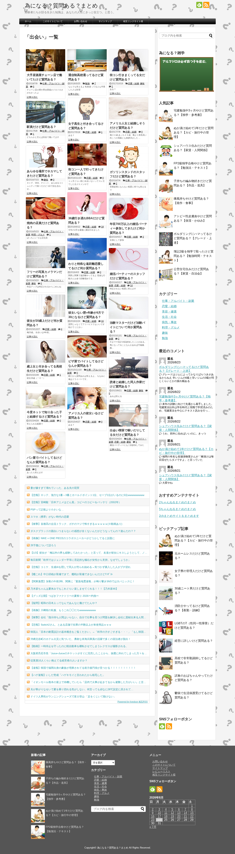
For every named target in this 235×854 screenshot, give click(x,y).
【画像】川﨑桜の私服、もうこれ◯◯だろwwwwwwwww (63, 610)
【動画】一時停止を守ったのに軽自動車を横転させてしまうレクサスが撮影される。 (79, 646)
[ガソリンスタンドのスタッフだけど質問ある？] (128, 157)
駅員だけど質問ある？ (41, 126)
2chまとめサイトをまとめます (179, 515)
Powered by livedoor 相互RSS (133, 701)
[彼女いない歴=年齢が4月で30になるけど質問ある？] (87, 298)
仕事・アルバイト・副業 (178, 300)
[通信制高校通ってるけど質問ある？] (87, 60)
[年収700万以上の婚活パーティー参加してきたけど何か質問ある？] (128, 209)
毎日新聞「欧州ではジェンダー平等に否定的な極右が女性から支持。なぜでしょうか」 (80, 559)
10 (131, 285)
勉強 (87, 83)
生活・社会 (169, 316)
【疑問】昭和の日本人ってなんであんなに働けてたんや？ (63, 603)
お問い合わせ (80, 21)
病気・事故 (169, 322)
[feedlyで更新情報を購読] (199, 5)
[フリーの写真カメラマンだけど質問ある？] (45, 257)
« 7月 (152, 826)
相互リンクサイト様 (133, 21)
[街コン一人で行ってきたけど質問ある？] (87, 155)
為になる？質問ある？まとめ (61, 6)
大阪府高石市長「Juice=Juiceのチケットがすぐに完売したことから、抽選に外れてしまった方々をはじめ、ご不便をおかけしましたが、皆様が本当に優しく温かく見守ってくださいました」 (89, 653)
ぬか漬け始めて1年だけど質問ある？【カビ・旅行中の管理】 (194, 132)
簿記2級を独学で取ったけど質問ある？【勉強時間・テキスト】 (194, 256)
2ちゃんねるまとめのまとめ (177, 502)
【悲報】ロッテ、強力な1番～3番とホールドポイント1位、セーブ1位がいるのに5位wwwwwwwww (87, 495)
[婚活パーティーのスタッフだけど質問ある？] (128, 259)
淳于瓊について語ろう (43, 545)
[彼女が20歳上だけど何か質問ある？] (45, 306)
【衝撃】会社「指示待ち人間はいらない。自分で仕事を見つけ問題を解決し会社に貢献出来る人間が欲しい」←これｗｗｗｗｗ (89, 617)
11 (165, 812)
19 (172, 816)
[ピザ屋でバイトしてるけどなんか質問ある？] (87, 346)
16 (102, 321)
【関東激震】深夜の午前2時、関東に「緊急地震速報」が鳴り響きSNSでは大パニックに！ (82, 581)
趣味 (142, 83)
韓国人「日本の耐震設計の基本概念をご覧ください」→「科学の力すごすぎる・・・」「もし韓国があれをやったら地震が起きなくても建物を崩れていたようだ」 (89, 631)
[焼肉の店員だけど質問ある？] (45, 208)
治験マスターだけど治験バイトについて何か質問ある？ (127, 327)
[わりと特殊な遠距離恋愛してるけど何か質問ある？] (87, 249)
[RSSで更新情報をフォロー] (206, 5)
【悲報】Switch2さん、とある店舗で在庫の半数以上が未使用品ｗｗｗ (70, 624)
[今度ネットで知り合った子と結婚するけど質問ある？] (45, 397)
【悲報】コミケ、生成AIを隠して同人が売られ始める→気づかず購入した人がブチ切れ (80, 567)
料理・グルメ (38, 234)
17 (159, 816)
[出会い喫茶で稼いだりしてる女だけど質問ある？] (128, 416)
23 (152, 819)
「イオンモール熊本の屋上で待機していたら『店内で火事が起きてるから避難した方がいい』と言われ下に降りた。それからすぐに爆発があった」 (89, 682)
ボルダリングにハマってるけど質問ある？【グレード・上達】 (193, 238)
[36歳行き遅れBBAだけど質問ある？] (87, 203)
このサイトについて (53, 21)
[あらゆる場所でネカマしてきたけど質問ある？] (45, 156)
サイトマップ (105, 21)
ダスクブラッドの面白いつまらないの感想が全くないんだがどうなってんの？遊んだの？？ (83, 531)
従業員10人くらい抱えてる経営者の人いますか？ (58, 660)
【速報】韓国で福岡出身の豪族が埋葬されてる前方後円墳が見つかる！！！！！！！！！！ (83, 667)
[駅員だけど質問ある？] (45, 112)
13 (178, 812)
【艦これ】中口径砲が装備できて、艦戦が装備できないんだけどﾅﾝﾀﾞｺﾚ (71, 574)
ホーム (28, 21)
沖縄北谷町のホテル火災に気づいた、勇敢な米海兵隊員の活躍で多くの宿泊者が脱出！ (80, 639)
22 (192, 816)
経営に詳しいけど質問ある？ (194, 640)
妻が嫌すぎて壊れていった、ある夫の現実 (54, 487)
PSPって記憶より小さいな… (47, 509)
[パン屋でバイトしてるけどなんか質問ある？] (45, 443)
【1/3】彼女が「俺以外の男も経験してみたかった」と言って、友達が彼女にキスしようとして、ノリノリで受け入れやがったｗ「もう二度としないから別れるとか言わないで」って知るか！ (89, 552)
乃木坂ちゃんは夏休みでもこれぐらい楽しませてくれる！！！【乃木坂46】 (74, 588)
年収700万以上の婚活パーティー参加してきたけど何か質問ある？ (128, 228)
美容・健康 (169, 311)
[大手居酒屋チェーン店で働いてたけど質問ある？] (45, 60)
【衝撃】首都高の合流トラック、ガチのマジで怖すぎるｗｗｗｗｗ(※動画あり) (76, 523)
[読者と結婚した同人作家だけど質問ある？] (128, 367)
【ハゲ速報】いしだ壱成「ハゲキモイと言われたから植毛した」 (67, 675)
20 (178, 816)
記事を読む (32, 97)
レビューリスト (161, 771)
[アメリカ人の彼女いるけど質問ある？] (87, 398)
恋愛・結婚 (133, 83)
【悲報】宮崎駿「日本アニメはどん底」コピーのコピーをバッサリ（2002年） (75, 502)
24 (159, 819)
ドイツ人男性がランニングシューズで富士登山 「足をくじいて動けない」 (73, 696)
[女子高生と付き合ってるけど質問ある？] (87, 109)
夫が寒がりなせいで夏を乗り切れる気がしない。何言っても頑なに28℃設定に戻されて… (81, 689)
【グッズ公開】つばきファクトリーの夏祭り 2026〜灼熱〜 (64, 595)
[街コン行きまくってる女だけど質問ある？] (128, 60)
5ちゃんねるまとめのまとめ (177, 509)
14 (185, 812)
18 (102, 226)
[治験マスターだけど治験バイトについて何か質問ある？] (128, 308)
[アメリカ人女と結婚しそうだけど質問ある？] (128, 108)
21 (185, 816)
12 (172, 812)
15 (192, 812)
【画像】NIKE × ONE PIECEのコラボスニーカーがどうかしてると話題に (72, 538)
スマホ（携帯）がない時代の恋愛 (49, 516)
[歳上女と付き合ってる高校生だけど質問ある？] (45, 351)
